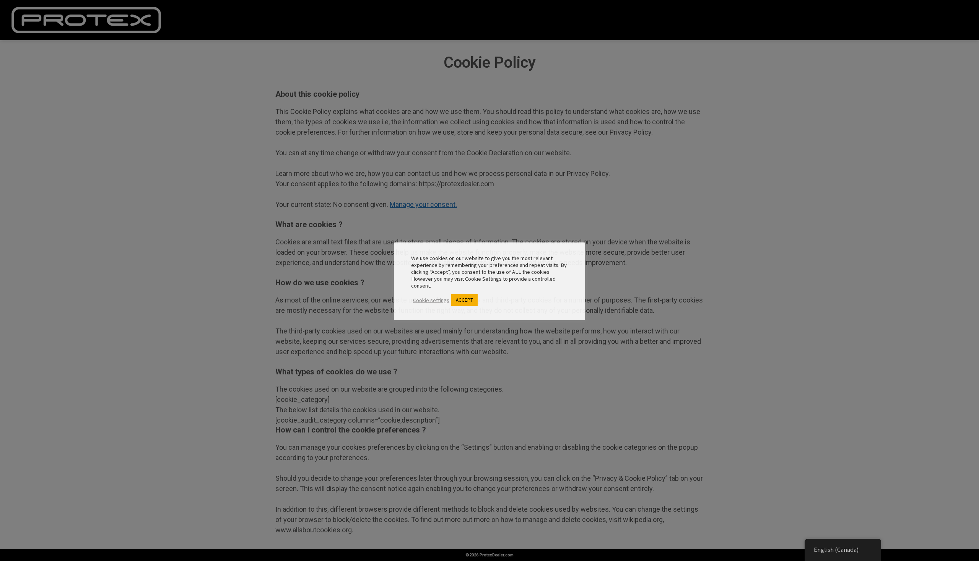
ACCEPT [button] (464, 300)
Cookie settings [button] (431, 300)
